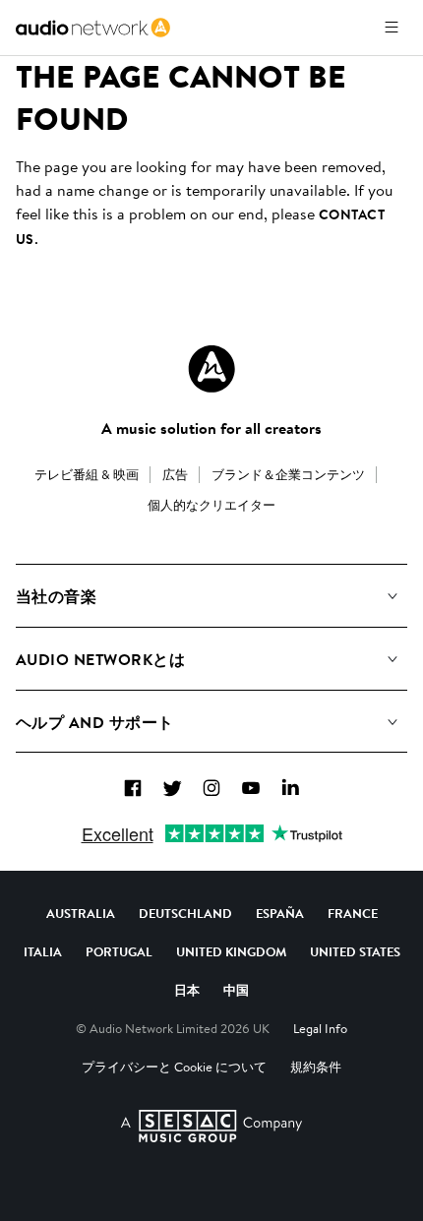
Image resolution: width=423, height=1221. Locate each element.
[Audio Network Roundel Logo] (211, 369)
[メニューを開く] (391, 27)
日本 (187, 990)
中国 (236, 990)
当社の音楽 (56, 596)
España (280, 913)
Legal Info (320, 1028)
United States (355, 951)
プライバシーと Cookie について (174, 1066)
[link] (93, 27)
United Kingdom (231, 951)
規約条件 (315, 1066)
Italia (43, 951)
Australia (80, 913)
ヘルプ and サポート (95, 722)
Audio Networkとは (100, 659)
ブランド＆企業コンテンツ (288, 474)
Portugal (119, 951)
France (353, 913)
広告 (175, 474)
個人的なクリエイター (211, 505)
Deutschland (185, 913)
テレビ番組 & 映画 (86, 474)
